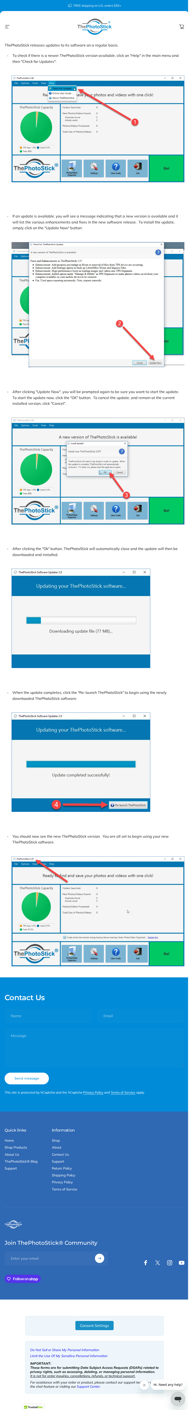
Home (9, 1140)
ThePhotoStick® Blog (21, 1161)
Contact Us (60, 1154)
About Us (12, 1154)
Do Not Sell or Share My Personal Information (64, 1350)
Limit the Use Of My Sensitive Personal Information (68, 1356)
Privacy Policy (93, 1092)
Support (11, 1168)
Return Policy (62, 1168)
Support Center (88, 1386)
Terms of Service (123, 1092)
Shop (56, 1140)
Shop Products (16, 1147)
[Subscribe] (99, 1258)
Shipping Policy (63, 1175)
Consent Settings (94, 1325)
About (56, 1147)
